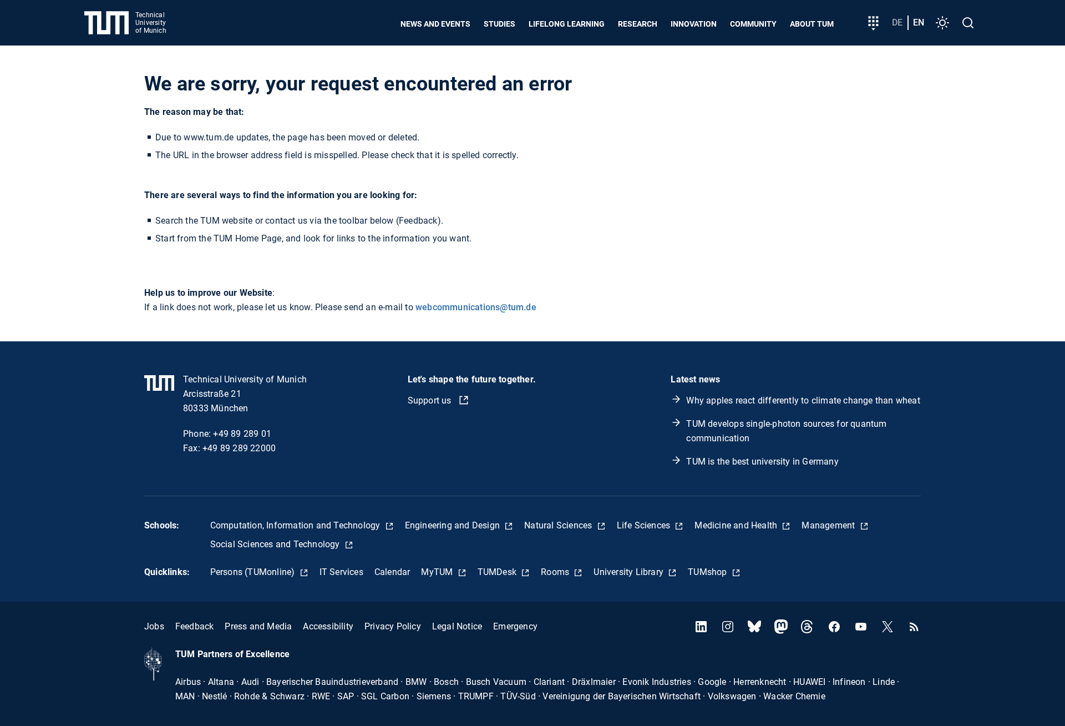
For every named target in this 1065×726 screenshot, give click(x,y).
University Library (630, 572)
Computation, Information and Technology (296, 525)
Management (829, 525)
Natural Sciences (559, 525)
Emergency (515, 626)
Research (637, 23)
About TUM (812, 23)
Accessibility (328, 626)
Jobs (154, 626)
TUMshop (708, 572)
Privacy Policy (392, 626)
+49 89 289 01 (242, 433)
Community (753, 23)
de (897, 22)
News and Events (435, 23)
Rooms (556, 572)
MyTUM (438, 572)
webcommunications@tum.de (475, 307)
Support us (431, 400)
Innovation (694, 23)
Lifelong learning (567, 23)
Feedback (194, 626)
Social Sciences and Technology (276, 544)
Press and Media (258, 626)
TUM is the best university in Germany (762, 461)
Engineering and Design (454, 525)
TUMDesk (498, 572)
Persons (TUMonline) (253, 572)
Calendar (392, 572)
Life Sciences (645, 525)
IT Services (341, 572)
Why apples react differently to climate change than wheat (803, 400)
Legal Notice (457, 626)
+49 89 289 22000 (239, 448)
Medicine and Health (736, 525)
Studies (499, 23)
